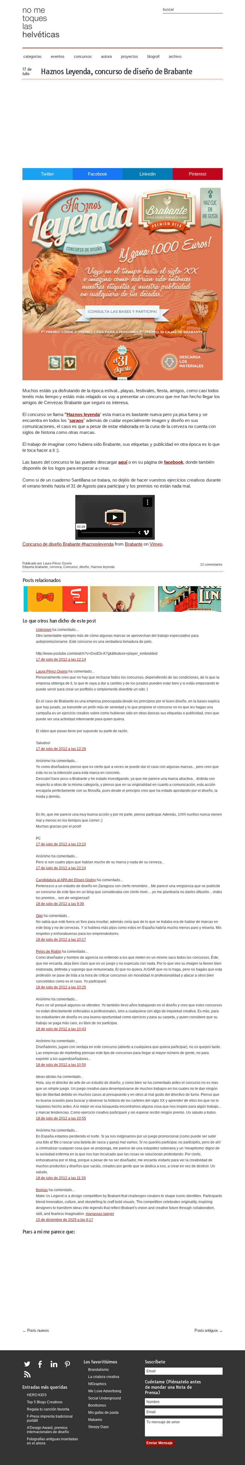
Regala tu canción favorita (48, 1409)
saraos (76, 420)
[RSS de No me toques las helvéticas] (28, 1378)
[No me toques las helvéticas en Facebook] (42, 1367)
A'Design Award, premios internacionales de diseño (48, 1430)
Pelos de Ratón (48, 951)
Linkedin (148, 173)
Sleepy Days (98, 1427)
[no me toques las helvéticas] (40, 39)
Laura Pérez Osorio (52, 671)
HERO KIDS (37, 1395)
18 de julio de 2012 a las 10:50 (61, 1065)
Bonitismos (97, 1405)
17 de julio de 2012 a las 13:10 (61, 844)
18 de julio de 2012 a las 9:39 (60, 904)
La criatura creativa (103, 1377)
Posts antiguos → (209, 1330)
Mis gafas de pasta (103, 1412)
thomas (42, 1190)
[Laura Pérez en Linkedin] (55, 1367)
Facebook (97, 173)
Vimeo (156, 544)
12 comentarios (211, 564)
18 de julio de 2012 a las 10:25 (61, 987)
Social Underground (104, 1398)
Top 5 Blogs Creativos (44, 1402)
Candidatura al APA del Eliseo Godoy (66, 880)
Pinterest (197, 173)
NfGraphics (97, 1384)
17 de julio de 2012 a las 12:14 (61, 659)
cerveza (56, 567)
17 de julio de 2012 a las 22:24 (61, 868)
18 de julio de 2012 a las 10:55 (61, 1118)
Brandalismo (98, 1370)
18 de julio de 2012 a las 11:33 (61, 1178)
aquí (122, 462)
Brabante (134, 544)
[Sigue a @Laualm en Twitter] (28, 1367)
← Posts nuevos (35, 1330)
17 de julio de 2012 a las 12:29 (61, 749)
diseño (84, 567)
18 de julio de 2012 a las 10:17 (61, 940)
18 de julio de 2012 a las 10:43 (61, 1029)
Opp (39, 916)
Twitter (47, 173)
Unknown (43, 630)
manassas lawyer (100, 1214)
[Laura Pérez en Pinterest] (69, 1367)
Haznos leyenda (83, 414)
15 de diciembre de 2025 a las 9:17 (64, 1220)
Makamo (95, 1420)
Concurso (70, 567)
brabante (41, 567)
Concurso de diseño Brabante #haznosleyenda (68, 544)
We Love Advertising (104, 1391)
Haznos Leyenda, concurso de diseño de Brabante (116, 71)
